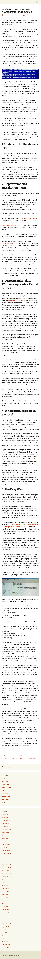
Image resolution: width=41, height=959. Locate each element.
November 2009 (6, 862)
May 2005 (4, 936)
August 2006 (5, 894)
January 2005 (5, 947)
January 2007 (5, 891)
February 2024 (6, 823)
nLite (19, 234)
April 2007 (4, 882)
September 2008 (6, 865)
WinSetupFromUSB (8, 243)
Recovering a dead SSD (12, 756)
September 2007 (6, 874)
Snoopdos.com (10, 767)
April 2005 (4, 938)
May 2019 (4, 835)
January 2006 (5, 912)
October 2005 (6, 921)
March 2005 (5, 941)
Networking (5, 781)
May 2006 (4, 900)
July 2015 (4, 841)
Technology (21, 15)
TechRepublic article (17, 300)
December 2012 (6, 853)
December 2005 (6, 915)
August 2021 (5, 832)
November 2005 (6, 918)
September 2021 (6, 829)
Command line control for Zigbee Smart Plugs (20, 758)
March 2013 (5, 847)
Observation (5, 784)
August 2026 (5, 815)
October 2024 (6, 820)
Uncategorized (6, 796)
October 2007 (6, 871)
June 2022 (5, 826)
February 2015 (6, 844)
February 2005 (6, 944)
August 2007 (5, 877)
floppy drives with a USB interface (13, 225)
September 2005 (6, 924)
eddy (35, 15)
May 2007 (4, 879)
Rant (3, 790)
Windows (27, 15)
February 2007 (6, 888)
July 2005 (4, 930)
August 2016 (5, 838)
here (16, 156)
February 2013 (6, 850)
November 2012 (6, 856)
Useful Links (5, 799)
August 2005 (5, 927)
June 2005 (5, 933)
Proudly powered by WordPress (11, 955)
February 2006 (6, 909)
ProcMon (33, 459)
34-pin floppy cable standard (29, 218)
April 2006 (4, 903)
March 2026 (5, 817)
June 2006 (5, 897)
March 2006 (5, 906)
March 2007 (5, 885)
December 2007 (6, 868)
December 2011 (6, 859)
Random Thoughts (7, 787)
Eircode (4, 779)
